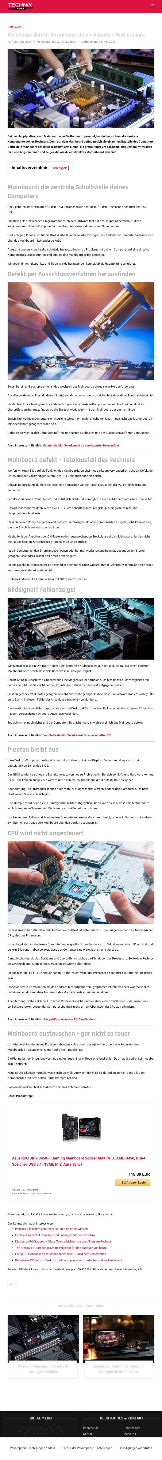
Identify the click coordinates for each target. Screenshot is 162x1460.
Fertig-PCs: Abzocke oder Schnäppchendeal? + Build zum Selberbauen (60, 1254)
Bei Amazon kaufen (134, 1182)
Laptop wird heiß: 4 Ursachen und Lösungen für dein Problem (55, 1235)
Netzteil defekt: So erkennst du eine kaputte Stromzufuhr (81, 445)
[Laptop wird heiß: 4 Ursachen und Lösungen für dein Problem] (118, 1339)
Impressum (90, 1427)
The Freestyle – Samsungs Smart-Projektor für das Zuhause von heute (61, 1247)
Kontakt (88, 1433)
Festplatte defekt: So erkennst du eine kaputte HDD (77, 735)
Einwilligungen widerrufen (135, 1448)
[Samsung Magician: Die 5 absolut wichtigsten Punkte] (43, 1339)
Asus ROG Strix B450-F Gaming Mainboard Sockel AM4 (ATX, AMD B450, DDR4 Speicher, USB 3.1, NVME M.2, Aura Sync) (78, 1161)
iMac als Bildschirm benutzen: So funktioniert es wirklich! (52, 1228)
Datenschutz (132, 1427)
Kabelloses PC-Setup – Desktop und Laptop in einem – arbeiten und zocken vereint (68, 1260)
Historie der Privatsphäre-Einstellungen (86, 1448)
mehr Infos (32, 1190)
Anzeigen (60, 168)
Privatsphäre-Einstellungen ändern (32, 1448)
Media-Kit (130, 1433)
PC (11, 1284)
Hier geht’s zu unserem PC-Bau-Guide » (69, 1019)
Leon (27, 41)
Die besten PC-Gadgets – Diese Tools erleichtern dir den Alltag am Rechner (63, 1241)
